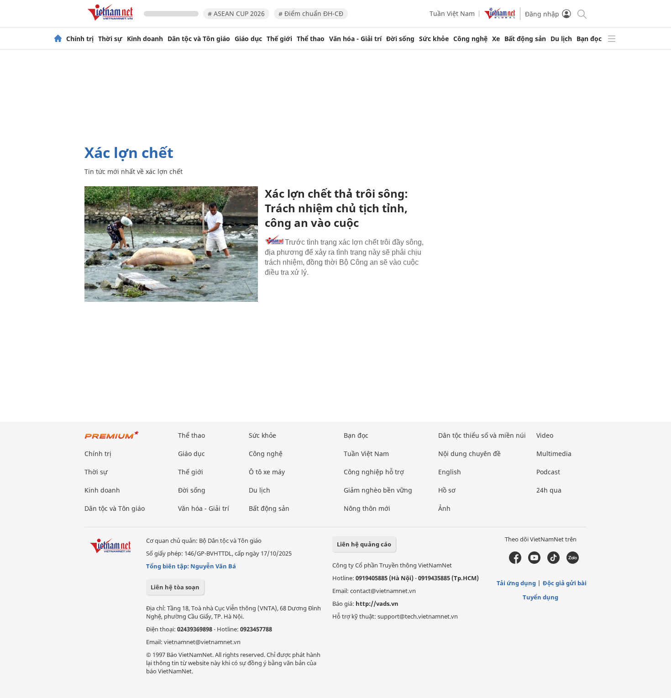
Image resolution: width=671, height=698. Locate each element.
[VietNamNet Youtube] (534, 561)
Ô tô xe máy (267, 471)
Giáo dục (248, 39)
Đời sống (400, 39)
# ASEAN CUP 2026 (236, 13)
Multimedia (553, 453)
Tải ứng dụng (516, 583)
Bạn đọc (589, 39)
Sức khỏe (434, 39)
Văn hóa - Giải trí (355, 39)
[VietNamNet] (58, 39)
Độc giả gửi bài (565, 583)
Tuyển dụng (540, 597)
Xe (496, 39)
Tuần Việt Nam (452, 13)
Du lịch (561, 39)
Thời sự (110, 39)
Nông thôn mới (367, 508)
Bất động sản (525, 39)
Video (544, 435)
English (449, 471)
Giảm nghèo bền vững (378, 490)
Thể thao (311, 39)
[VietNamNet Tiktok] (553, 561)
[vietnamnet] (111, 22)
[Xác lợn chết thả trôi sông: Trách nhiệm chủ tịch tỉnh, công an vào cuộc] (171, 244)
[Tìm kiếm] (581, 13)
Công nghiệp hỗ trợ (374, 471)
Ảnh (444, 508)
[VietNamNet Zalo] (572, 561)
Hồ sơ (447, 490)
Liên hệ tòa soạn (175, 587)
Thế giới (279, 39)
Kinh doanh (145, 39)
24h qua (548, 490)
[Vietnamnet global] (500, 16)
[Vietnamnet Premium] (111, 439)
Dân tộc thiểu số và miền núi (482, 435)
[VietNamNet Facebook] (515, 561)
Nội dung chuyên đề (469, 453)
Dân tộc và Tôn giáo (199, 39)
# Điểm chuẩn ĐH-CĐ (310, 13)
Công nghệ (470, 39)
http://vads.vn (377, 603)
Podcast (548, 471)
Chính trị (80, 39)
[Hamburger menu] (611, 38)
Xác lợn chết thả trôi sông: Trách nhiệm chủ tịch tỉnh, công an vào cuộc (336, 208)
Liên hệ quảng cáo (364, 544)
